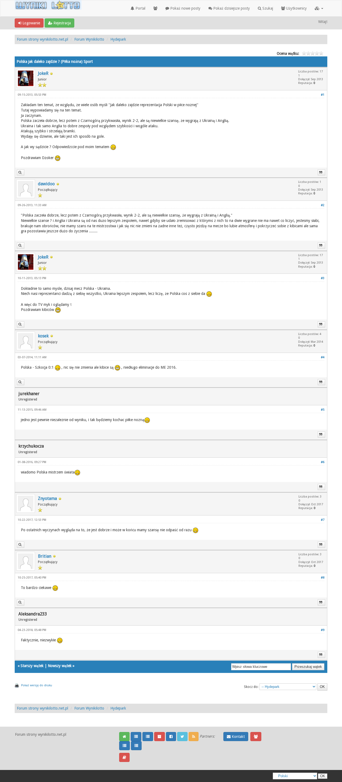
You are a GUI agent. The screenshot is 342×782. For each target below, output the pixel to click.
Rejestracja (61, 23)
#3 (322, 278)
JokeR (43, 73)
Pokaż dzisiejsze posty (231, 8)
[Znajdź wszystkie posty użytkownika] (20, 173)
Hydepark (118, 39)
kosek (43, 335)
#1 (322, 95)
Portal (139, 8)
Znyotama (47, 498)
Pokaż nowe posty (184, 8)
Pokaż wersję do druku (36, 685)
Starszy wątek (32, 666)
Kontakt (238, 736)
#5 (322, 409)
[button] (319, 8)
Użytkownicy (296, 8)
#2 (322, 205)
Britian (44, 556)
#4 (322, 357)
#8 (322, 577)
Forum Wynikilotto (89, 39)
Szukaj (267, 8)
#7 (322, 520)
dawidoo (46, 183)
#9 (322, 630)
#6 (322, 462)
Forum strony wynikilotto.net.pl (42, 39)
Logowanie (30, 23)
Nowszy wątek (60, 666)
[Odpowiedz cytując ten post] (321, 173)
